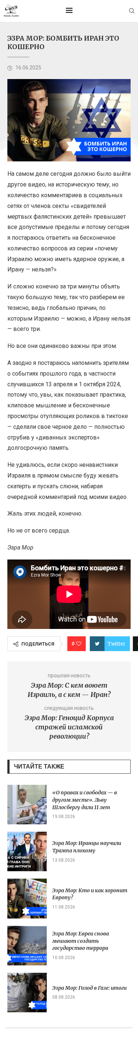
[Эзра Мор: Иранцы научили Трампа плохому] (27, 851)
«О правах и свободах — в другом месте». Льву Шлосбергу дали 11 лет (84, 799)
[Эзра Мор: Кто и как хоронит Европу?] (27, 898)
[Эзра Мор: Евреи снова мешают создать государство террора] (27, 945)
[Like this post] (78, 643)
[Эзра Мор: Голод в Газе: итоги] (27, 992)
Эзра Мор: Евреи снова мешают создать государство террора (80, 940)
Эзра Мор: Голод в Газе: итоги (89, 988)
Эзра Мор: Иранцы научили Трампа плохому (86, 847)
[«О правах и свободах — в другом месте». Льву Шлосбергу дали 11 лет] (27, 804)
